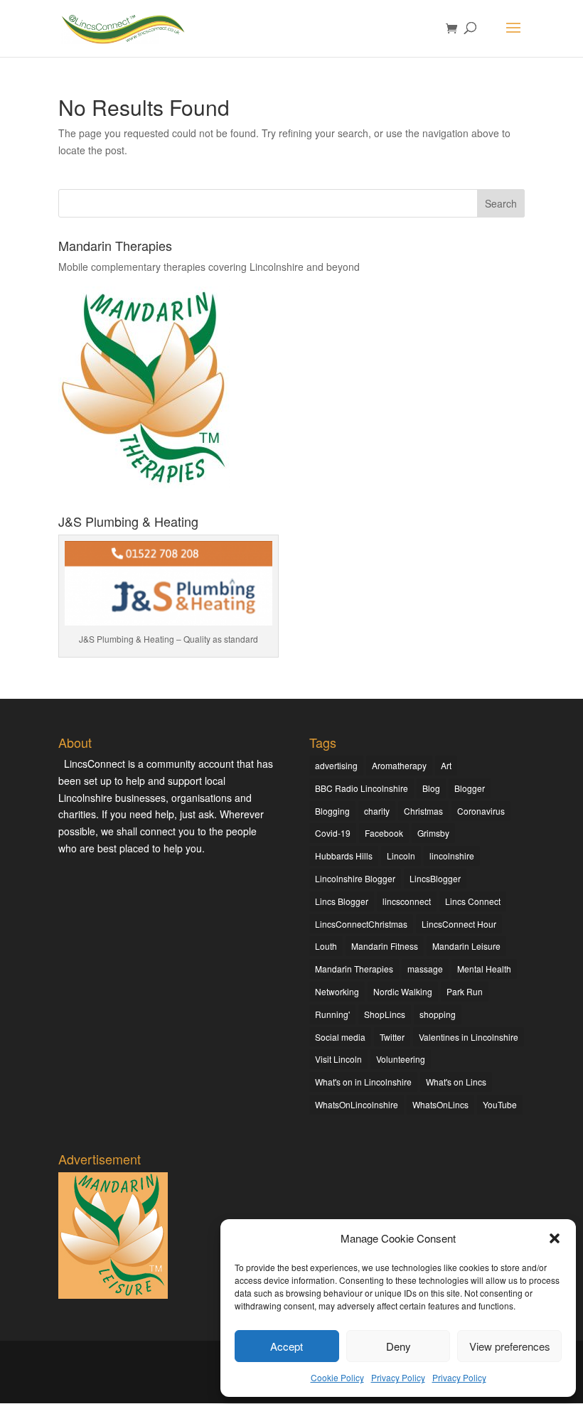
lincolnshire (451, 856)
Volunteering (400, 1059)
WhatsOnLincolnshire (356, 1104)
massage (425, 969)
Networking (337, 991)
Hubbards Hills (344, 856)
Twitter (392, 1037)
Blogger (469, 788)
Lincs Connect (473, 901)
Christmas (423, 811)
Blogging (332, 811)
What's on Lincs (456, 1082)
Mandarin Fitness (384, 946)
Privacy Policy (398, 1377)
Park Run (464, 991)
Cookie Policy (337, 1377)
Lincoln (401, 856)
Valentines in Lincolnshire (468, 1037)
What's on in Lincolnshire (363, 1082)
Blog (431, 788)
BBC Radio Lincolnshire (361, 788)
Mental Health (484, 969)
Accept (286, 1346)
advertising (336, 765)
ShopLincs (384, 1014)
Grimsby (433, 833)
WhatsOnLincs (440, 1104)
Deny (398, 1346)
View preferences (509, 1346)
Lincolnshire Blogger (355, 878)
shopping (437, 1014)
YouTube (500, 1104)
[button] (554, 1238)
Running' (332, 1014)
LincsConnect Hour (459, 924)
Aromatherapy (399, 765)
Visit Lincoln (338, 1059)
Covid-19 (333, 833)
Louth (326, 946)
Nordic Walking (402, 991)
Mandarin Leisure (466, 946)
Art (446, 765)
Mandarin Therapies (354, 969)
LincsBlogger (435, 878)
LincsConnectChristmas (361, 924)
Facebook (384, 833)
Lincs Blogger (341, 901)
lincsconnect (407, 901)
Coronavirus (481, 811)
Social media (340, 1037)
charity (377, 811)
